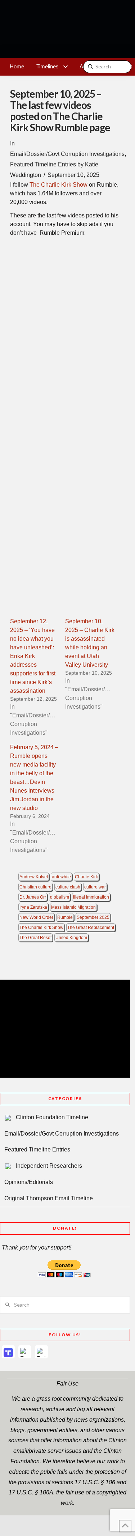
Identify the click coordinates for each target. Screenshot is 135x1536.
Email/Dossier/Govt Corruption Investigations (67, 154)
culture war (95, 887)
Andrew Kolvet (33, 876)
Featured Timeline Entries (43, 164)
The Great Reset (35, 937)
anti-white (61, 876)
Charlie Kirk (86, 876)
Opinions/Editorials (28, 1182)
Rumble (65, 917)
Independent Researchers (49, 1166)
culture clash (67, 887)
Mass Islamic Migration (73, 907)
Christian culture (35, 887)
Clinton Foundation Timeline (52, 1117)
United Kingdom (71, 937)
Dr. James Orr (32, 897)
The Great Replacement (90, 927)
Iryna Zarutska (33, 907)
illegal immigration (91, 897)
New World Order (36, 917)
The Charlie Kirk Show (58, 185)
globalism (59, 897)
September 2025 (93, 917)
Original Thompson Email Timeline (48, 1198)
